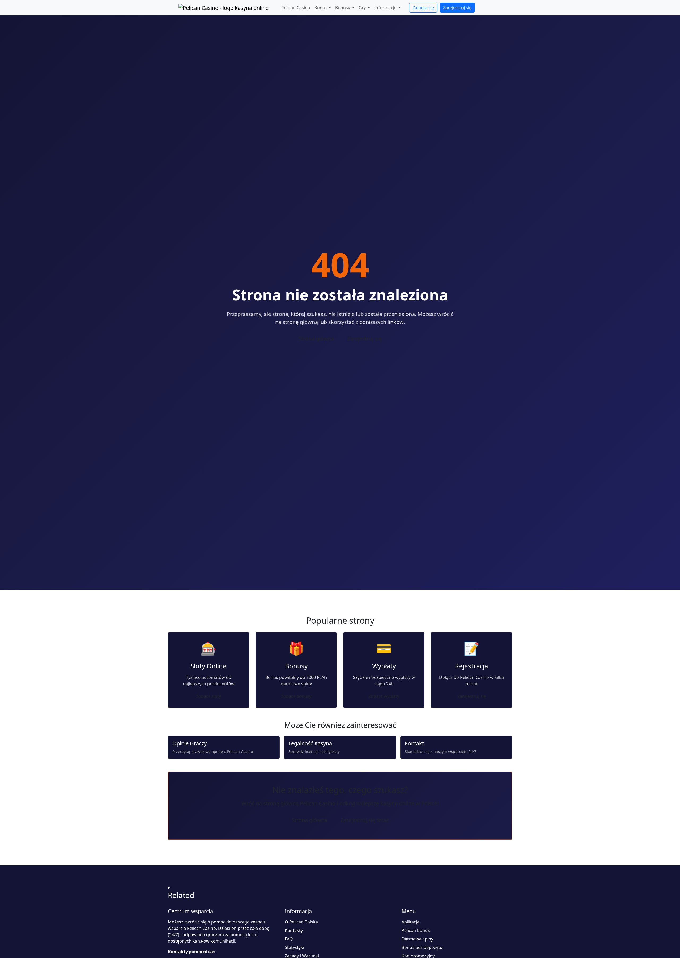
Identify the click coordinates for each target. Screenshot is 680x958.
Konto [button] (321, 8)
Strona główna (316, 338)
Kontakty (294, 930)
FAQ (289, 939)
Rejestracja (471, 665)
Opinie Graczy (189, 743)
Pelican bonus (416, 930)
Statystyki (294, 947)
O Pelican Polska (301, 922)
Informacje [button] (385, 8)
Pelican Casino (295, 8)
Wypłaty (384, 665)
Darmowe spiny (417, 939)
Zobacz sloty (208, 696)
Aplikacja (410, 922)
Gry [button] (363, 8)
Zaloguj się (423, 8)
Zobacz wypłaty (383, 696)
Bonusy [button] (343, 8)
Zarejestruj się (457, 8)
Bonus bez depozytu (422, 947)
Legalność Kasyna (310, 743)
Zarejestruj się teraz (365, 820)
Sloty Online (208, 665)
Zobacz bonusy (296, 696)
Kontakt (414, 743)
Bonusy (296, 665)
